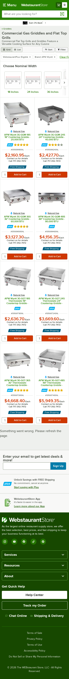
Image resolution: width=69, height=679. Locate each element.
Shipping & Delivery (49, 616)
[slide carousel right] (64, 82)
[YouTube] (14, 542)
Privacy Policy (34, 639)
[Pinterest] (43, 542)
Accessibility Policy (34, 650)
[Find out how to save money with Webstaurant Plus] (10, 144)
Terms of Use (34, 645)
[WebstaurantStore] (34, 520)
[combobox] (34, 14)
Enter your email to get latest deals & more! (33, 458)
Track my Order (34, 605)
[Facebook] (24, 542)
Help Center (34, 595)
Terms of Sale (34, 633)
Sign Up (58, 466)
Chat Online (18, 616)
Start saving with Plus (26, 487)
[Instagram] (5, 542)
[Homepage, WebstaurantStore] (34, 5)
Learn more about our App (29, 506)
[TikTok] (33, 542)
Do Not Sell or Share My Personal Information (34, 656)
